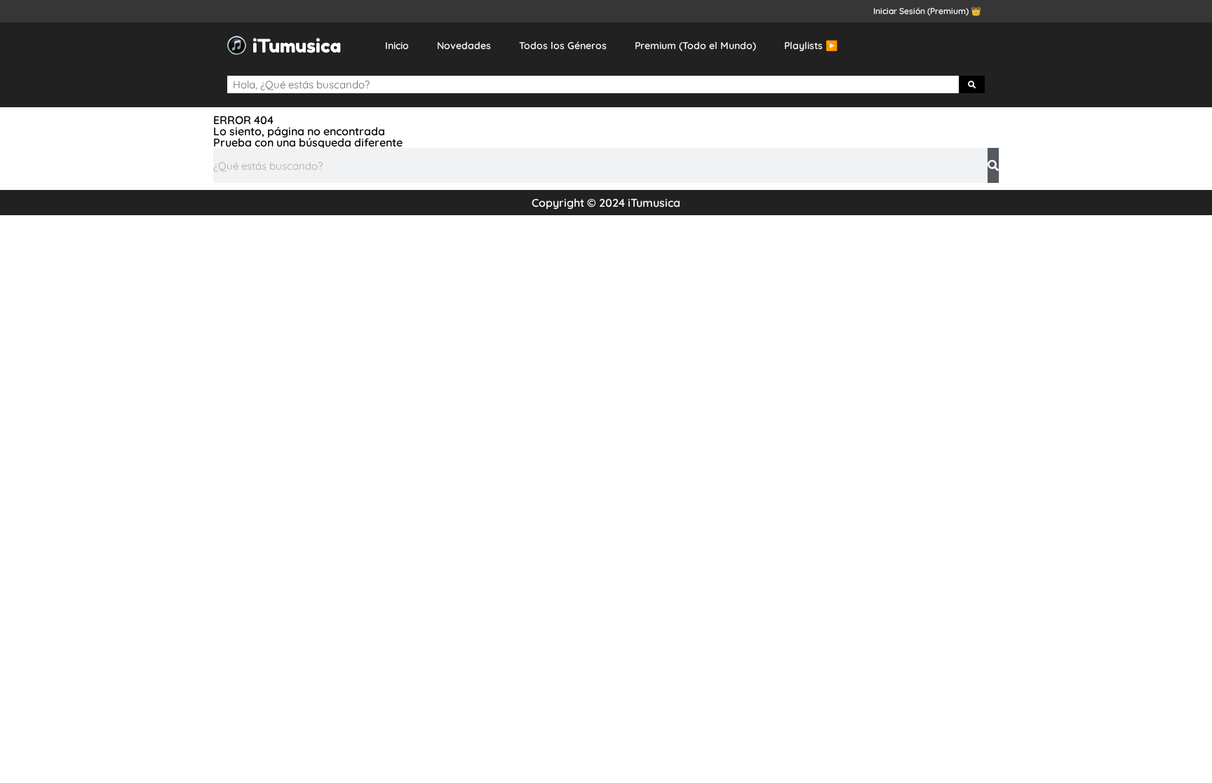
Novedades (464, 45)
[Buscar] (972, 84)
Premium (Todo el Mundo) (695, 45)
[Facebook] (905, 45)
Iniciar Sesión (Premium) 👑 (927, 11)
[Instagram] (960, 45)
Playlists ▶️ (810, 45)
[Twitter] (933, 45)
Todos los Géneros (563, 45)
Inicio (397, 45)
